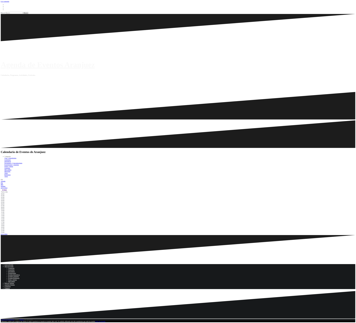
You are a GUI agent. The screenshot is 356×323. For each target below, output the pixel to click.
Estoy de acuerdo (100, 321)
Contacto (7, 288)
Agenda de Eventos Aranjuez (48, 65)
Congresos (7, 160)
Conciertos (11, 270)
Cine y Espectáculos (10, 158)
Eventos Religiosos (13, 278)
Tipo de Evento (8, 266)
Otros (6, 173)
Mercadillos (7, 170)
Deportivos (7, 161)
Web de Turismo (9, 283)
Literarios (7, 168)
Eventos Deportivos (14, 275)
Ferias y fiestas (8, 166)
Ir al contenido (5, 1)
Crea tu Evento (8, 265)
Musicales (7, 171)
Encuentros (11, 271)
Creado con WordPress (7, 320)
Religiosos (7, 175)
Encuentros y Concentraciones (13, 163)
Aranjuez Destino (9, 285)
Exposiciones (12, 273)
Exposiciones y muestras (11, 165)
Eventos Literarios (13, 276)
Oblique (21, 320)
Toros (6, 176)
